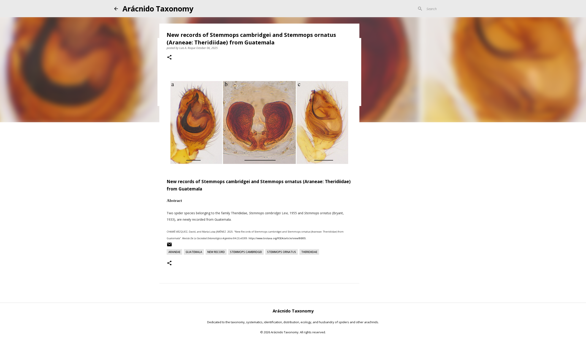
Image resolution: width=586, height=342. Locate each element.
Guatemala (194, 252)
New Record (216, 252)
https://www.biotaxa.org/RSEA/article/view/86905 (277, 238)
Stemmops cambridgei (246, 252)
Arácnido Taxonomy (157, 9)
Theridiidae (309, 252)
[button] (169, 57)
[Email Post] (169, 246)
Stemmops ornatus (281, 252)
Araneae (174, 252)
